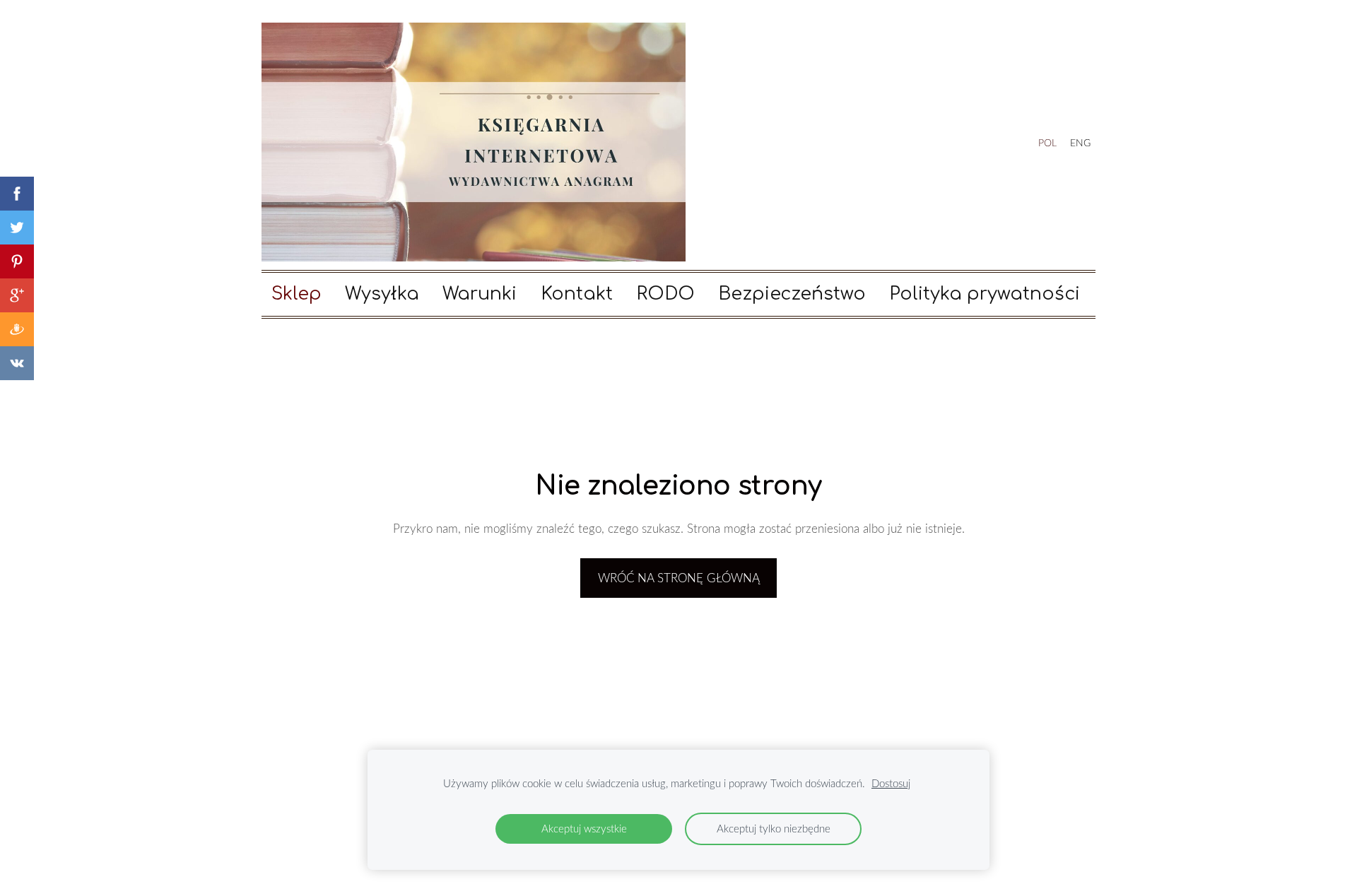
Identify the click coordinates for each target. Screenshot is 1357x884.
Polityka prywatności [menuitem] (984, 294)
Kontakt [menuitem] (577, 294)
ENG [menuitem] (1080, 142)
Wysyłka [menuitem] (382, 294)
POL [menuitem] (1047, 142)
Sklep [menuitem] (296, 294)
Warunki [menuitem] (479, 294)
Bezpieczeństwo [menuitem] (792, 294)
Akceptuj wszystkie (584, 828)
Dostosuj (890, 783)
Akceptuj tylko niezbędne (773, 828)
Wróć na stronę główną (679, 578)
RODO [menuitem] (665, 294)
